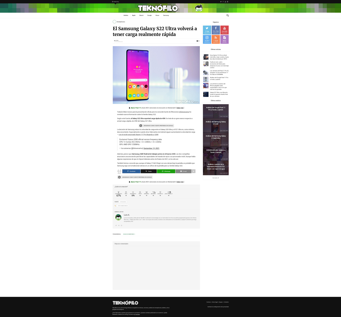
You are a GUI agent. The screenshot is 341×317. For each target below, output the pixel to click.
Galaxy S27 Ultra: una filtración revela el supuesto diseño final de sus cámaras (219, 94)
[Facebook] (223, 1)
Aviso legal (215, 302)
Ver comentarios (123, 205)
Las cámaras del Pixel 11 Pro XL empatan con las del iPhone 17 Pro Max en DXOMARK (219, 72)
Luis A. (117, 40)
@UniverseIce (184, 112)
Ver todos (214, 178)
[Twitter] (221, 1)
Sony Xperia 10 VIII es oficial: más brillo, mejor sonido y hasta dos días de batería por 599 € (219, 57)
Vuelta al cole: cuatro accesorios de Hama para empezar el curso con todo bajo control (219, 64)
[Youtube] (225, 1)
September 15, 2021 (151, 148)
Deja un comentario (128, 234)
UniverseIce (123, 201)
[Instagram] (227, 1)
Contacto (226, 302)
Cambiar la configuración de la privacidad (218, 306)
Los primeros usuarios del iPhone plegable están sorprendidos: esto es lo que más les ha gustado (218, 86)
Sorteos (209, 302)
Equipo (221, 302)
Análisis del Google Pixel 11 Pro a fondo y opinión (219, 78)
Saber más (180, 108)
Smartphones (121, 22)
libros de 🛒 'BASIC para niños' (131, 219)
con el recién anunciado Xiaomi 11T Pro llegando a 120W (138, 135)
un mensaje (137, 314)
